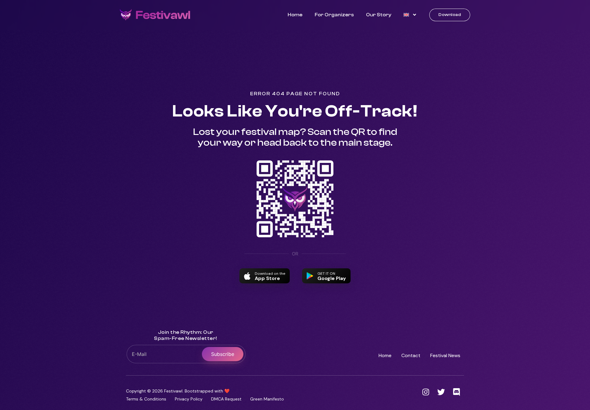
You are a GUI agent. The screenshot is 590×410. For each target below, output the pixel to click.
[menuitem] (410, 14)
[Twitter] (441, 392)
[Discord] (456, 392)
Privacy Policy (189, 399)
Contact (410, 355)
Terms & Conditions (146, 399)
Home (295, 15)
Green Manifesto (267, 399)
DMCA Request (226, 399)
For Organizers (334, 15)
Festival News (445, 355)
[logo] (155, 15)
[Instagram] (425, 392)
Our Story (378, 15)
